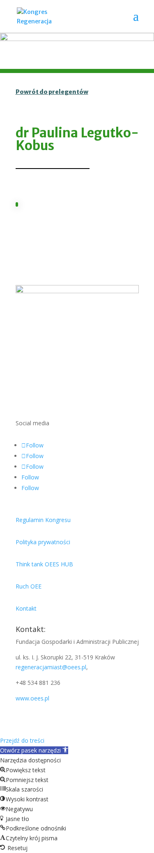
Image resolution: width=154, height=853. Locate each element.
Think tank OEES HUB (44, 564)
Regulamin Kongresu (43, 520)
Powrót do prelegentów (52, 92)
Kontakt (26, 608)
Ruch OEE (28, 586)
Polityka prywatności (43, 542)
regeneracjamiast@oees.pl (51, 667)
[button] (34, 750)
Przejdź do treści (22, 740)
